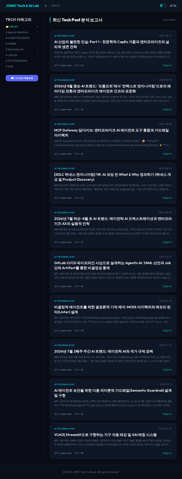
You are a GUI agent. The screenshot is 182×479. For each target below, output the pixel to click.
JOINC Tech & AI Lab (22, 5)
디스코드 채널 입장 (24, 78)
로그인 (173, 5)
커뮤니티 (55, 5)
